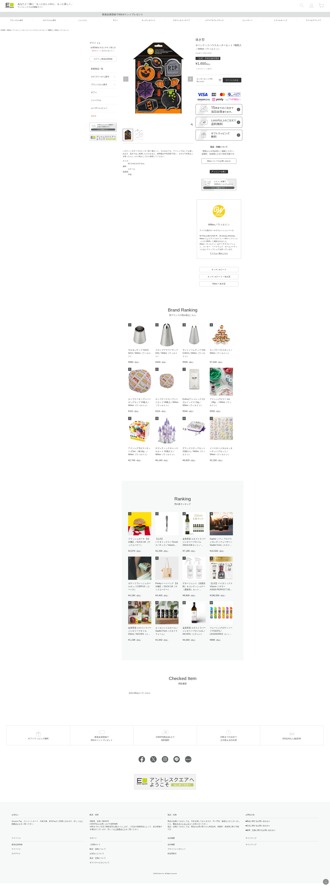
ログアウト (16, 853)
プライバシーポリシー (177, 849)
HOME (3, 30)
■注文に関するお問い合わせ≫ (258, 826)
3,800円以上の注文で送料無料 (165, 14)
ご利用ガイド (120, 829)
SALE (93, 116)
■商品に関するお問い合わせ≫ (258, 821)
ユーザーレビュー (99, 108)
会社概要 (171, 844)
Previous (125, 79)
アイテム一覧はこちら (219, 253)
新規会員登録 (17, 844)
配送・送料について (98, 849)
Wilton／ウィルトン (14, 30)
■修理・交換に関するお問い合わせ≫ (260, 830)
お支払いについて (97, 853)
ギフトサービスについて (99, 863)
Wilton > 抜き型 (218, 284)
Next (190, 79)
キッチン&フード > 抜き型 (219, 277)
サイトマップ (251, 844)
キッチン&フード (219, 269)
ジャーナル (96, 100)
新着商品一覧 (97, 69)
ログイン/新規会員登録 (103, 59)
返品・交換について (98, 858)
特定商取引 (172, 853)
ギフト (94, 92)
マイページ (16, 849)
